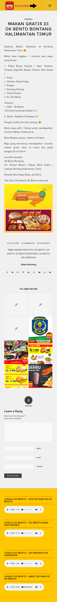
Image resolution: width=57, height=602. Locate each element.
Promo (28, 19)
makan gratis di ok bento (29, 249)
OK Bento (45, 243)
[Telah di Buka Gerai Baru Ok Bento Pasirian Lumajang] (40, 352)
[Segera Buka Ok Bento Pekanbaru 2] (16, 305)
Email (39, 457)
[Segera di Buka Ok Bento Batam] (40, 305)
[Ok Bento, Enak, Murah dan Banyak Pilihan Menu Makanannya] (16, 376)
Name (39, 448)
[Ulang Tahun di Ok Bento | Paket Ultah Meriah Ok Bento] (16, 352)
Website (39, 466)
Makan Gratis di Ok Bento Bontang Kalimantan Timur (28, 28)
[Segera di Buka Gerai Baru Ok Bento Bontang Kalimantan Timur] (40, 328)
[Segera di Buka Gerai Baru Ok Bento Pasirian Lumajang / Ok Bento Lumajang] (16, 328)
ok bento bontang (27, 253)
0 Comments (27, 243)
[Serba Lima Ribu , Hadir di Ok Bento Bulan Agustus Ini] (40, 376)
